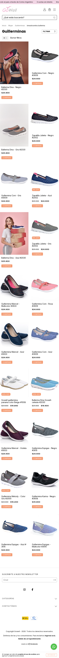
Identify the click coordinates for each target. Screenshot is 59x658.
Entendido (51, 655)
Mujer (10, 26)
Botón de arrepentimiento (29, 639)
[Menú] (54, 10)
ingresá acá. (50, 636)
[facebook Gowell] (32, 589)
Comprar (7, 97)
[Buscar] (54, 17)
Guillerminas (20, 26)
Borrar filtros (16, 38)
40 (4, 38)
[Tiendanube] (29, 644)
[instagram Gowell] (25, 589)
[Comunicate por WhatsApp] (54, 647)
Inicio (4, 26)
